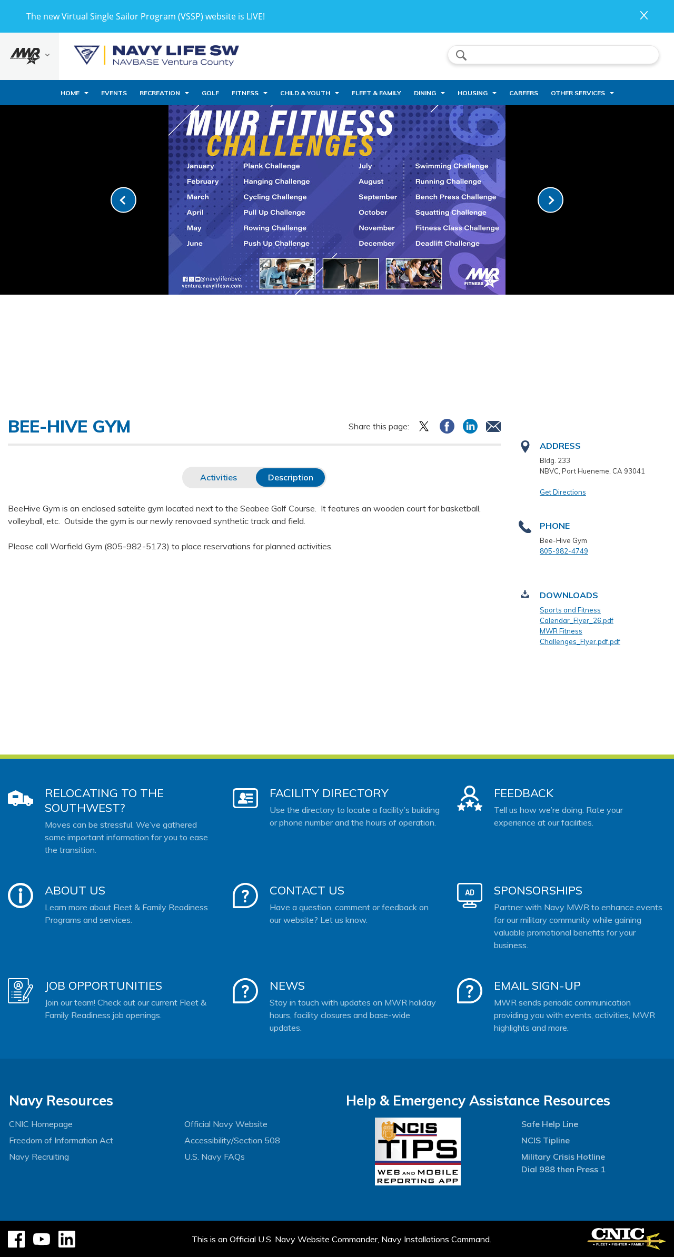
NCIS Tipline (545, 1140)
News (287, 985)
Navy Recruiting (39, 1156)
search (461, 55)
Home (70, 93)
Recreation (160, 93)
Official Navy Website (225, 1124)
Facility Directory (329, 793)
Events (114, 93)
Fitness (245, 93)
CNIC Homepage (41, 1124)
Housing (473, 93)
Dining (425, 93)
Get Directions (563, 492)
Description (290, 477)
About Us (75, 890)
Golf (210, 93)
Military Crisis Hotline (563, 1156)
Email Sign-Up (537, 985)
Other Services (578, 93)
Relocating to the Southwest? (104, 800)
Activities (218, 477)
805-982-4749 (564, 551)
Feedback (523, 793)
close (644, 15)
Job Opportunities (103, 985)
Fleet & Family (376, 93)
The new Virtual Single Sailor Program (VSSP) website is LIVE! (145, 16)
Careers (523, 93)
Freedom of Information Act (61, 1140)
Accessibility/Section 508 (232, 1140)
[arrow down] (29, 56)
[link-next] (550, 200)
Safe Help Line (549, 1124)
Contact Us (307, 890)
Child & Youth (305, 93)
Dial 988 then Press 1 (563, 1169)
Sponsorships (538, 890)
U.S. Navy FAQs (214, 1156)
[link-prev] (123, 200)
